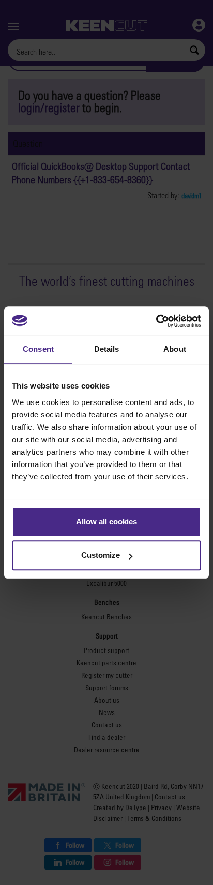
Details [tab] (106, 349)
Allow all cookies (106, 521)
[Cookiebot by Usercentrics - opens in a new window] (156, 321)
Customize (100, 555)
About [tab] (174, 349)
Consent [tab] (38, 349)
